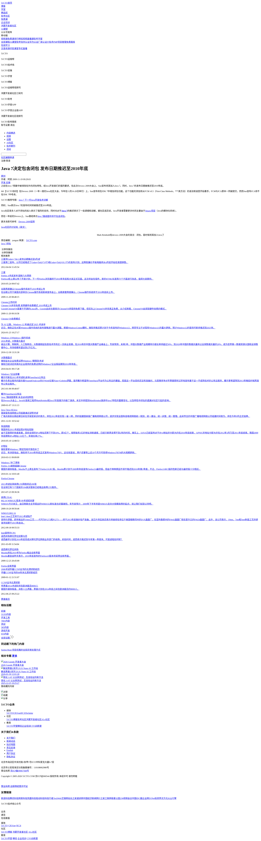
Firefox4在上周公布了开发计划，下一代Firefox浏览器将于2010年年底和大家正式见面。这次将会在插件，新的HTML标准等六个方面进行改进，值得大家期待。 (77, 279)
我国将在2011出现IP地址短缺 (17, 429)
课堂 (16, 48)
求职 (18, 582)
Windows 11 (6, 338)
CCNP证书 (6, 582)
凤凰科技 (31, 798)
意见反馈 (11, 748)
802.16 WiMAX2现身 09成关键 (17, 500)
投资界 (158, 798)
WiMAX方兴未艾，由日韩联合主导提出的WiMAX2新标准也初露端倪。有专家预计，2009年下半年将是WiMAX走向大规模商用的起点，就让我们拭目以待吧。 (77, 504)
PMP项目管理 (59, 42)
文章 (3, 48)
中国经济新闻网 (90, 798)
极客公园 (115, 798)
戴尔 (3, 394)
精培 (20, 726)
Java (15, 410)
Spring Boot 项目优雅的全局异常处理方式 (20, 650)
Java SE (10, 410)
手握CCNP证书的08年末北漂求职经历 (19, 572)
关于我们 (11, 738)
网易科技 (22, 798)
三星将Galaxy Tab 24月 (20, 259)
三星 (3, 272)
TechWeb (57, 798)
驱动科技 (40, 798)
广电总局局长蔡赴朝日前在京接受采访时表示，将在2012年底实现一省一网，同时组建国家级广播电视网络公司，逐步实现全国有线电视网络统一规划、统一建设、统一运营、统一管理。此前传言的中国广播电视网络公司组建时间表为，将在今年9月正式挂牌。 (125, 416)
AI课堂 (4, 29)
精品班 (4, 13)
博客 (3, 6)
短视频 (24, 39)
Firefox (4, 478)
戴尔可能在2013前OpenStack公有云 (23, 377)
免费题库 (70, 42)
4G (10, 497)
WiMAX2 (5, 513)
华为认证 (33, 42)
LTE (7, 497)
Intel (3, 533)
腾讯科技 (14, 798)
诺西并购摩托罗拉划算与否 (14, 536)
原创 (3, 176)
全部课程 (5, 42)
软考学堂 (38, 39)
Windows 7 (6, 374)
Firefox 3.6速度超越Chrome (13, 466)
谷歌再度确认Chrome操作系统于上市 (23, 289)
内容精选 (11, 133)
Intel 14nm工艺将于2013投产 (16, 516)
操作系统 (26, 338)
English (10, 750)
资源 (7, 48)
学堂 (3, 9)
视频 (9, 136)
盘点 (10, 357)
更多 (14, 655)
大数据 (4, 357)
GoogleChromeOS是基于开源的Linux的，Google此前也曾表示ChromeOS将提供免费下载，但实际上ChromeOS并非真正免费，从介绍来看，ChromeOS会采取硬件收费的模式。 (84, 309)
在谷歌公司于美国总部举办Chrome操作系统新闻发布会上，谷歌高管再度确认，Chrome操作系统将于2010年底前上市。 (58, 292)
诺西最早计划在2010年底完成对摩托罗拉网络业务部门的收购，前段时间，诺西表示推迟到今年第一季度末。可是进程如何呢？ (62, 539)
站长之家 (72, 798)
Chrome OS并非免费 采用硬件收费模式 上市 (26, 305)
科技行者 (49, 798)
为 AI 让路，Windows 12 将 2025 (23, 324)
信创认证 (25, 42)
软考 (18, 42)
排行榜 (17, 39)
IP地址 (4, 446)
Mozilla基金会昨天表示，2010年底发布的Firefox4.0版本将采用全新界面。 (36, 556)
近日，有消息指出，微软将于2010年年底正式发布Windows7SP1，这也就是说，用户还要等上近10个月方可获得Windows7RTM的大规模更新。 (68, 452)
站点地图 (11, 744)
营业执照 (5, 786)
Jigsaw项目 (150, 211)
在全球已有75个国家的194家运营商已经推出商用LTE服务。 (29, 487)
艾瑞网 (64, 798)
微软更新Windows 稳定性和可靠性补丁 (20, 449)
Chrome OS (6, 319)
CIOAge (17, 713)
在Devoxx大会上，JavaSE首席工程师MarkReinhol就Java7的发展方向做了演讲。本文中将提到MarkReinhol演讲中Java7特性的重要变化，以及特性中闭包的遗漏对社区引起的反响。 (86, 400)
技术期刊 (11, 146)
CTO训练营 (36, 726)
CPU (13, 533)
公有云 (18, 394)
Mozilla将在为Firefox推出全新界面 (20, 553)
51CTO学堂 (12, 726)
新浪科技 (5, 798)
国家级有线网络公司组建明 (19, 413)
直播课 (30, 39)
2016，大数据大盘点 (13, 341)
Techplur (29, 713)
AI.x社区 (45, 719)
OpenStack (10, 394)
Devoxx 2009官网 (26, 221)
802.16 (13, 513)
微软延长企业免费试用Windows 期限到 (22, 361)
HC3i (23, 713)
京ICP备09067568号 (19, 771)
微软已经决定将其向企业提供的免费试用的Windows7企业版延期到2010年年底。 (39, 364)
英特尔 (8, 533)
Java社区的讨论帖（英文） (14, 227)
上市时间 (12, 302)
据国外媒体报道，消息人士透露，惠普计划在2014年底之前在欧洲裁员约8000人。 (40, 589)
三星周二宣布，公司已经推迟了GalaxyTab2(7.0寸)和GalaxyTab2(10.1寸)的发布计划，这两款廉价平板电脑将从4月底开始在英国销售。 (64, 262)
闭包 (9, 243)
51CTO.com (31, 240)
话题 (9, 139)
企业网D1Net (148, 798)
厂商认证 (42, 42)
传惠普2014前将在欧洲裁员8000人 (19, 586)
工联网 (108, 798)
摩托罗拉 (9, 549)
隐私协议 (11, 757)
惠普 (3, 599)
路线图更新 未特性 (17, 397)
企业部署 (15, 374)
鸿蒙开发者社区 (8, 26)
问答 (12, 48)
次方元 (164, 798)
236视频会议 (126, 798)
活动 (9, 149)
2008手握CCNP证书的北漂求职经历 (20, 569)
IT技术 (50, 42)
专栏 (20, 48)
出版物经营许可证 (19, 786)
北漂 (13, 582)
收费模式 (15, 319)
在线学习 (5, 45)
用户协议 (11, 753)
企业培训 (5, 22)
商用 (3, 497)
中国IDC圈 (137, 798)
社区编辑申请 (7, 157)
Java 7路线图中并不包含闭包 (51, 216)
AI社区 (10, 143)
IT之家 (101, 798)
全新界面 (11, 566)
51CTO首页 (6, 3)
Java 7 (4, 243)
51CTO (10, 713)
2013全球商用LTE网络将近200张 (19, 484)
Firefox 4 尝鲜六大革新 (16, 275)
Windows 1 (17, 338)
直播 (25, 48)
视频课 (4, 39)
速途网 (80, 798)
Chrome (4, 302)
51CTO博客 (12, 719)
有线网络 (5, 426)
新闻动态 (11, 741)
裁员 (7, 599)
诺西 (3, 549)
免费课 (4, 19)
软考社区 (5, 16)
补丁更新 (15, 462)
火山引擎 (172, 798)
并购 (16, 549)
